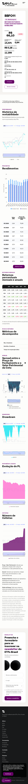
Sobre (3, 758)
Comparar (9, 81)
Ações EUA (5, 737)
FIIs (3, 727)
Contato (4, 760)
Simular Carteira (11, 86)
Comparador (5, 744)
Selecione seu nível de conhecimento (12, 686)
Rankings (4, 746)
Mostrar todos (18, 266)
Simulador (4, 742)
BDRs (3, 725)
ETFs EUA (4, 735)
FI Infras (4, 729)
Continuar (8, 774)
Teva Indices (5, 762)
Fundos (4, 731)
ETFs (3, 723)
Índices (4, 733)
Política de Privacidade (11, 691)
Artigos (4, 752)
